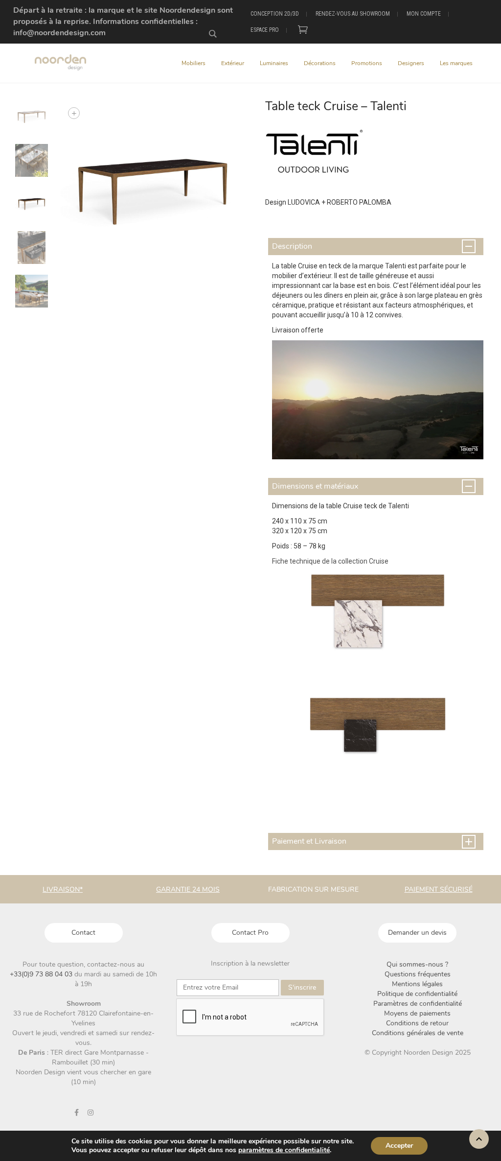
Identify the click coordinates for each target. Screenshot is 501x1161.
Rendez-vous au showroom (353, 13)
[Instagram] (90, 1112)
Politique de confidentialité (417, 993)
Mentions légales (417, 984)
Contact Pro (250, 932)
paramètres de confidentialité (284, 1150)
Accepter (399, 1145)
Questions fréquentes (418, 974)
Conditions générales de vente (417, 1033)
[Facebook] (76, 1112)
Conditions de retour (417, 1023)
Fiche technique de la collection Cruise (331, 561)
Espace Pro (264, 29)
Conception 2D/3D (274, 13)
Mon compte (424, 13)
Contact (83, 932)
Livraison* (63, 889)
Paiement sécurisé (439, 889)
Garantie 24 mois (188, 889)
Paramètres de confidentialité (417, 1003)
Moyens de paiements (417, 1013)
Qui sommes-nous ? (417, 964)
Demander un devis (417, 932)
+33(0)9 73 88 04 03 (42, 974)
